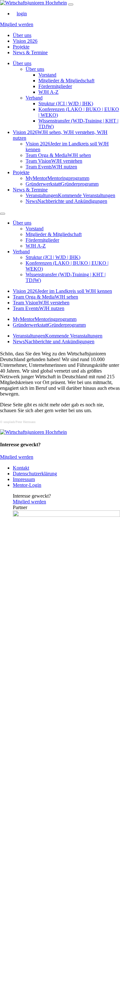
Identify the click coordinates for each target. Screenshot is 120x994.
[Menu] (70, 4)
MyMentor (57, 178)
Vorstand (47, 75)
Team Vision (54, 161)
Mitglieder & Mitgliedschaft (66, 80)
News (66, 201)
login (22, 13)
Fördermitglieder (55, 86)
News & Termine (30, 52)
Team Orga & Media (58, 155)
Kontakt (21, 468)
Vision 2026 (25, 41)
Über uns (22, 35)
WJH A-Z (48, 92)
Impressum (24, 479)
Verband (34, 97)
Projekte (21, 46)
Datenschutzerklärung (35, 473)
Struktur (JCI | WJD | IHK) (65, 103)
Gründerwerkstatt (62, 184)
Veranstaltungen (70, 195)
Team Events (51, 166)
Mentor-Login (27, 485)
